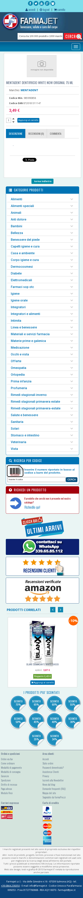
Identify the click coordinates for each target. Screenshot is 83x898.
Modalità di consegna (10, 772)
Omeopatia (18, 368)
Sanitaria (17, 422)
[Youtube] (41, 3)
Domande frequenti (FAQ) (54, 789)
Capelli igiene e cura (25, 246)
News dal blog (48, 784)
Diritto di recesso (9, 784)
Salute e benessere (24, 415)
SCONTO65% (36, 702)
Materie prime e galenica (28, 341)
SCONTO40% (54, 720)
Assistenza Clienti (50, 772)
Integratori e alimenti (25, 314)
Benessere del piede (25, 240)
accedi (31, 9)
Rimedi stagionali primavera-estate (35, 408)
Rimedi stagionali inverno (29, 395)
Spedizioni (6, 780)
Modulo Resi (7, 793)
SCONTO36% (72, 720)
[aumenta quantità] (13, 118)
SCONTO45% (36, 720)
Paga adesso (6, 789)
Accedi (45, 759)
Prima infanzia (21, 381)
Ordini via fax (7, 759)
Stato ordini (47, 763)
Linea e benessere (24, 327)
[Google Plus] (47, 3)
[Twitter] (36, 3)
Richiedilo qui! (32, 507)
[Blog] (52, 3)
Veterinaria (18, 442)
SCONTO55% (72, 702)
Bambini (16, 226)
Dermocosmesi (22, 266)
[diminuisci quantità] (13, 122)
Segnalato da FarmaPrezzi (54, 797)
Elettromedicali (21, 280)
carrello (61, 9)
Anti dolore (18, 219)
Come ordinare (8, 763)
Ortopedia (18, 374)
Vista (14, 449)
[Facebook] (30, 3)
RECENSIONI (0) (36, 133)
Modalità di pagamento (11, 767)
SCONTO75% (18, 702)
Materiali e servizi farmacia (30, 334)
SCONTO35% (36, 737)
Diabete (16, 273)
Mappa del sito (49, 793)
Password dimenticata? (53, 767)
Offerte (16, 361)
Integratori (18, 307)
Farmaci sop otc (22, 287)
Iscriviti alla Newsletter (53, 780)
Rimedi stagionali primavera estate (35, 401)
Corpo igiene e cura (25, 260)
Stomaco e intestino (25, 435)
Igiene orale (19, 300)
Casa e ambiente (23, 253)
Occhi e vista (20, 354)
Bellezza (17, 233)
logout (46, 9)
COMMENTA (55, 133)
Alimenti (16, 199)
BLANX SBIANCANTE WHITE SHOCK (42, 664)
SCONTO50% (18, 720)
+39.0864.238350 (10, 885)
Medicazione (20, 347)
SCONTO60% (54, 702)
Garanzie (5, 776)
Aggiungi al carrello (43, 682)
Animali (16, 213)
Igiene (15, 293)
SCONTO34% (54, 737)
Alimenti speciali (22, 206)
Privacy (45, 776)
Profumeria (19, 388)
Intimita (16, 320)
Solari (15, 428)
